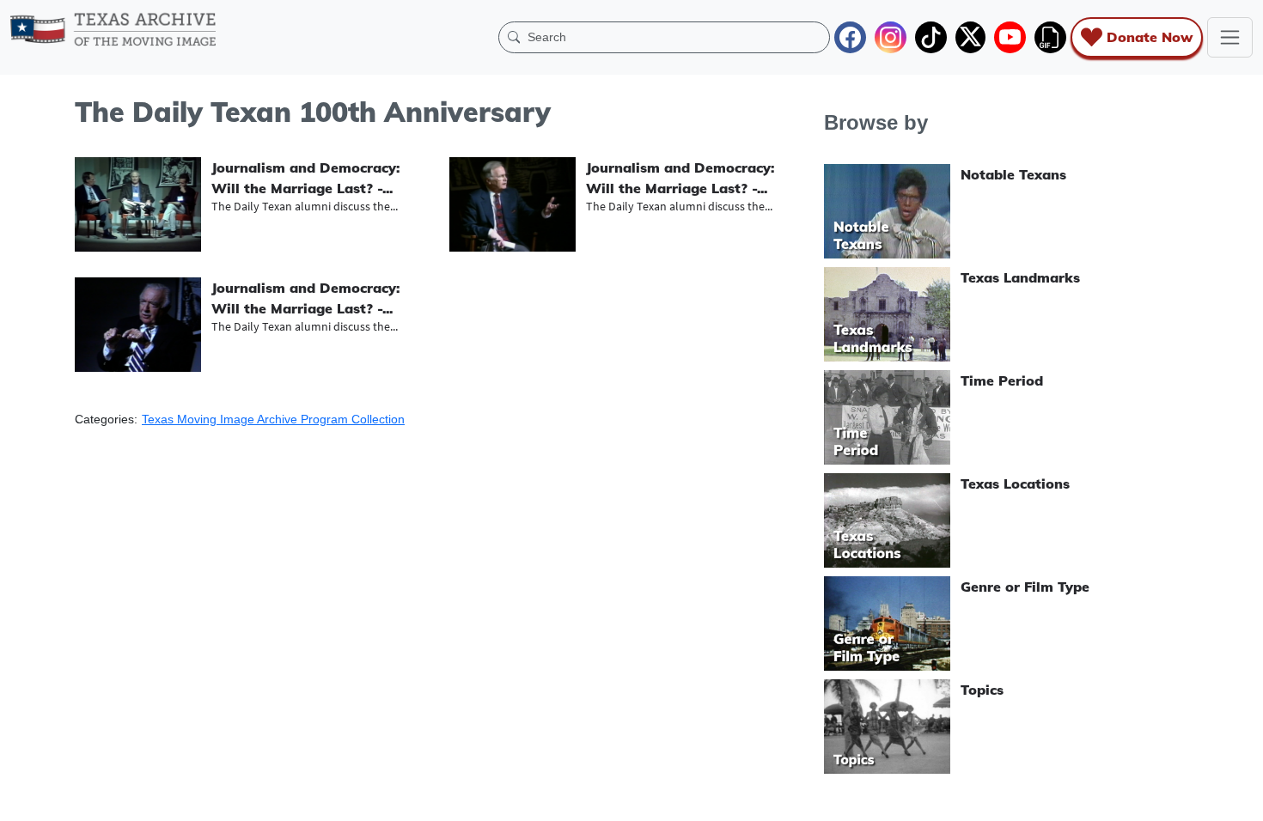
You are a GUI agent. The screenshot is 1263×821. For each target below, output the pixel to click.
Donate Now (1150, 37)
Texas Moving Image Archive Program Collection (273, 419)
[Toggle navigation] (1230, 37)
